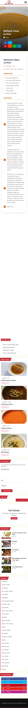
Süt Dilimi (14, 541)
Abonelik (24, 688)
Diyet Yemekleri (5, 643)
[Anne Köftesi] (6, 552)
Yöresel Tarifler (5, 614)
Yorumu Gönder (6, 490)
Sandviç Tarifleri (5, 662)
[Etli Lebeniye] (14, 441)
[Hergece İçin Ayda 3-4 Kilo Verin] (6, 535)
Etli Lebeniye (5, 452)
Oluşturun (14, 518)
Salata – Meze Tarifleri (7, 610)
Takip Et (24, 682)
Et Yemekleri (4, 581)
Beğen (25, 678)
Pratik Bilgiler (5, 597)
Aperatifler (4, 617)
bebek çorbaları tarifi (8, 347)
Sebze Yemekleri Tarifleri (8, 601)
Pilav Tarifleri (5, 633)
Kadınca (3, 627)
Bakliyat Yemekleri (6, 620)
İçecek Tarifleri (5, 649)
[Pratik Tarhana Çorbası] (14, 369)
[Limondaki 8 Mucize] (6, 569)
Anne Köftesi (15, 549)
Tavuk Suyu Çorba (7, 404)
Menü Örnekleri (5, 646)
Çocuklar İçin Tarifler (7, 636)
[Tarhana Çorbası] (14, 417)
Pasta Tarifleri (5, 594)
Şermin (7, 37)
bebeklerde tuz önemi (8, 350)
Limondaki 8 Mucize (17, 566)
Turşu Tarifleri (5, 656)
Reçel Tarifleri (5, 666)
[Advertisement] (14, 276)
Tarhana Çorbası (6, 428)
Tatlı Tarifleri (5, 588)
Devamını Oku (5, 383)
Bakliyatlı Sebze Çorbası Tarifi (10, 344)
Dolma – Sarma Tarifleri (7, 623)
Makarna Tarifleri (6, 653)
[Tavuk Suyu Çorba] (14, 393)
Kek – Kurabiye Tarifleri (7, 591)
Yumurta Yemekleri (6, 630)
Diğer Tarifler (5, 659)
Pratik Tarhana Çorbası (8, 380)
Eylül (4, 378)
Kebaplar (4, 640)
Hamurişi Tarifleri (6, 584)
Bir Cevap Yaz (5, 339)
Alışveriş (4, 669)
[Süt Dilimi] (6, 543)
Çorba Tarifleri (5, 607)
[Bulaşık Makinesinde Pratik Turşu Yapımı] (6, 560)
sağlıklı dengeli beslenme (9, 353)
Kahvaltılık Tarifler (6, 604)
